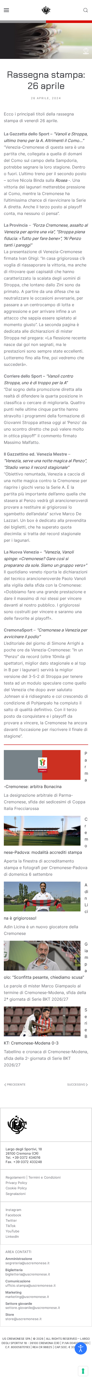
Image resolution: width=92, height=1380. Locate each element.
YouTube (12, 1231)
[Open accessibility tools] (81, 1348)
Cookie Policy (16, 1188)
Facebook (13, 1215)
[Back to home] (46, 10)
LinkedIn (12, 1236)
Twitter (11, 1220)
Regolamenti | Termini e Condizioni (33, 1177)
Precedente (16, 1084)
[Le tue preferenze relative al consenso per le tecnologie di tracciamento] (83, 1371)
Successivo (76, 1084)
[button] (6, 10)
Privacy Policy (16, 1183)
